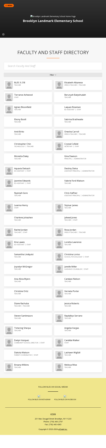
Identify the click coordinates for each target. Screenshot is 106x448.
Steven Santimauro (23, 315)
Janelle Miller (70, 266)
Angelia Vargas (71, 328)
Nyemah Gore (21, 193)
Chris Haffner (70, 193)
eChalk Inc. (62, 429)
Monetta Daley (21, 156)
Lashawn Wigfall (72, 352)
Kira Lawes (19, 242)
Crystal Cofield (71, 143)
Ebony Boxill (20, 119)
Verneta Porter (71, 291)
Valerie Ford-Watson (74, 180)
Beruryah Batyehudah (75, 94)
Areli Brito (19, 131)
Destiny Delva (71, 168)
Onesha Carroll (71, 131)
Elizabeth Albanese (73, 82)
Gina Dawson (70, 156)
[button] (3, 34)
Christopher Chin (22, 143)
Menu (9, 5)
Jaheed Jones (70, 217)
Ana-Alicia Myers (22, 278)
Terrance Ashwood (23, 94)
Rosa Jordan (70, 229)
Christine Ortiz (21, 291)
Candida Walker (72, 340)
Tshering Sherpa (22, 328)
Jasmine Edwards (22, 180)
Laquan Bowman (72, 107)
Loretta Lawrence (72, 242)
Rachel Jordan (21, 229)
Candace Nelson (72, 278)
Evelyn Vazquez (21, 340)
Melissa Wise (70, 364)
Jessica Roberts (71, 303)
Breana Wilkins (21, 364)
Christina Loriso (72, 254)
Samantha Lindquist (23, 254)
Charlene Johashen (23, 217)
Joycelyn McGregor (23, 266)
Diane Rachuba (21, 303)
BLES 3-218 (19, 82)
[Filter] (53, 75)
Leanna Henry (21, 205)
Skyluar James (71, 205)
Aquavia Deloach (22, 168)
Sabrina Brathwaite (73, 119)
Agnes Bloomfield (22, 107)
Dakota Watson (21, 352)
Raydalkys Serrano (73, 315)
